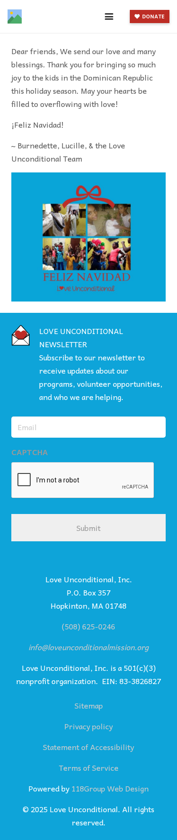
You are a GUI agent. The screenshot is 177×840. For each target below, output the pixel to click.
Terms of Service (88, 767)
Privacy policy (88, 726)
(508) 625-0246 (88, 626)
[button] (109, 16)
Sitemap (89, 705)
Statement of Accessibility (88, 747)
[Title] (15, 16)
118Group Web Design (110, 788)
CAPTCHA (29, 452)
